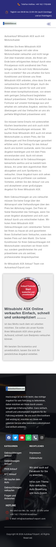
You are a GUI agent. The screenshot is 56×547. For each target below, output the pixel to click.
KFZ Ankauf (10, 474)
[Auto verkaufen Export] (15, 389)
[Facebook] (9, 438)
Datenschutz (35, 458)
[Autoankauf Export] (10, 23)
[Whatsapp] (29, 438)
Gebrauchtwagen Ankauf (12, 454)
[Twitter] (15, 438)
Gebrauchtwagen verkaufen (12, 489)
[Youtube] (22, 438)
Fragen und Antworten (10, 497)
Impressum (35, 452)
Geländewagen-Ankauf (12, 462)
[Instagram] (42, 438)
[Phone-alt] (35, 438)
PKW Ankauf (10, 469)
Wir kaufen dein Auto (12, 481)
